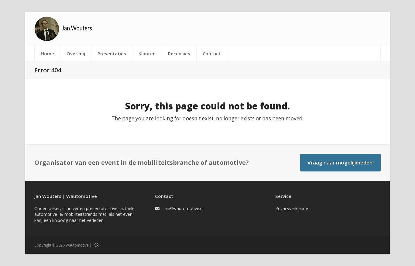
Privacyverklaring (291, 208)
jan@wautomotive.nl (183, 208)
